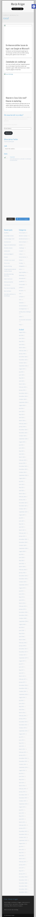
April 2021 (21, 527)
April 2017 (21, 673)
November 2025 (23, 359)
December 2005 (23, 889)
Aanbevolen (7, 251)
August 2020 (22, 551)
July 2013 (21, 810)
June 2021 (21, 521)
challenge (21, 248)
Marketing (21, 275)
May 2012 (21, 852)
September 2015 (23, 731)
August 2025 (22, 369)
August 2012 (22, 843)
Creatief (21, 251)
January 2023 (22, 463)
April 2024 (21, 417)
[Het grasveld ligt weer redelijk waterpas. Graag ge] (27, 213)
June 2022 (21, 484)
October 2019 (22, 582)
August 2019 (22, 588)
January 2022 (22, 499)
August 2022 (22, 478)
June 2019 (21, 594)
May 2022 (21, 487)
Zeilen (20, 316)
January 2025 (22, 390)
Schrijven (21, 296)
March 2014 (22, 785)
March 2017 (22, 676)
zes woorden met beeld (25, 319)
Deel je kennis (22, 257)
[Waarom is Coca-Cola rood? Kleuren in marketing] (18, 83)
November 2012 (23, 834)
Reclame (21, 290)
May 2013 (21, 816)
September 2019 (23, 585)
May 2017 (21, 670)
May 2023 (21, 451)
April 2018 (21, 636)
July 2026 (21, 335)
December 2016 (23, 685)
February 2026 (22, 350)
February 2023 (22, 460)
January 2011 (22, 874)
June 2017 (21, 667)
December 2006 (23, 883)
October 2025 (22, 363)
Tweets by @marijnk (9, 141)
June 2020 (21, 557)
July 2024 (21, 408)
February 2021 (22, 533)
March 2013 (22, 822)
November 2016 (23, 688)
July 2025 (21, 372)
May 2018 (21, 633)
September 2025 (23, 366)
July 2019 (21, 591)
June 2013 (21, 813)
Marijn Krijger (18, 4)
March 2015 (22, 749)
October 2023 (22, 435)
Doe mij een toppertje (9, 288)
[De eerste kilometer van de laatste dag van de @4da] (18, 208)
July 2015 (21, 737)
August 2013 (22, 807)
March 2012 (22, 858)
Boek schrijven (22, 242)
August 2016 (22, 697)
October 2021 (22, 509)
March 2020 (22, 566)
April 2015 (21, 746)
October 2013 (22, 801)
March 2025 (22, 384)
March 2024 (22, 420)
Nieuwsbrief (22, 278)
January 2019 (22, 609)
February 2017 (22, 679)
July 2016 (21, 700)
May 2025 (21, 378)
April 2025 (21, 381)
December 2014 (23, 758)
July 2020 (21, 554)
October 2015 (22, 728)
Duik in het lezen (8, 279)
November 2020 (23, 542)
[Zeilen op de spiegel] (27, 187)
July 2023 (21, 445)
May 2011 (21, 871)
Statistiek (21, 302)
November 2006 (23, 886)
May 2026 (21, 341)
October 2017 (22, 655)
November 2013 (23, 798)
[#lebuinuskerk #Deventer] (27, 203)
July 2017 (21, 664)
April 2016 (21, 709)
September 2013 (23, 804)
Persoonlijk (22, 284)
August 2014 (22, 770)
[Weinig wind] (18, 192)
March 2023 (22, 457)
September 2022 (23, 475)
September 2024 (23, 402)
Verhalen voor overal (9, 260)
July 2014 (21, 773)
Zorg (20, 324)
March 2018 (22, 639)
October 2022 (22, 472)
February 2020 (22, 569)
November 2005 (23, 892)
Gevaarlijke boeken (9, 236)
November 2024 (23, 396)
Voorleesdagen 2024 (9, 239)
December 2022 (23, 466)
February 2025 (22, 387)
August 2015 (22, 734)
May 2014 (21, 779)
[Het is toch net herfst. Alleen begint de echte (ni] (18, 171)
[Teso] (27, 181)
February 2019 (22, 606)
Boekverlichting (8, 266)
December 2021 (23, 502)
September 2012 (23, 840)
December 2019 (23, 575)
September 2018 (23, 621)
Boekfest (6, 233)
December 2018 (23, 612)
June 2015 (21, 740)
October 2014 (22, 764)
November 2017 (23, 652)
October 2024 (22, 399)
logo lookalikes (22, 272)
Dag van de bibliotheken (10, 245)
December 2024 (23, 393)
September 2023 (23, 439)
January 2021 (22, 536)
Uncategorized (22, 309)
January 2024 (22, 426)
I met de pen (7, 285)
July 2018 (21, 627)
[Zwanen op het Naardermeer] (18, 197)
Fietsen (21, 260)
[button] (34, 6)
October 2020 (22, 545)
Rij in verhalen (7, 291)
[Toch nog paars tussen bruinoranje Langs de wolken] (18, 165)
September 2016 (23, 694)
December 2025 (23, 356)
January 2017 (22, 682)
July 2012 (21, 846)
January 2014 (22, 791)
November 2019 (23, 578)
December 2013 (23, 795)
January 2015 (22, 755)
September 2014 (23, 767)
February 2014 (22, 788)
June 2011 (21, 867)
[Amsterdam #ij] (18, 187)
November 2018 (23, 615)
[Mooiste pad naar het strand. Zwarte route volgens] (18, 181)
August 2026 (22, 332)
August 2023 (22, 442)
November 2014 (23, 761)
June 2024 (21, 411)
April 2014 (21, 782)
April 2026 (21, 344)
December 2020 (23, 539)
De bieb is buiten (8, 248)
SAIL (20, 293)
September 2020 (23, 548)
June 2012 (21, 849)
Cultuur (21, 254)
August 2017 (22, 661)
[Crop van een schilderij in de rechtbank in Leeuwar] (27, 192)
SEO (20, 299)
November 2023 (23, 432)
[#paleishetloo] (18, 213)
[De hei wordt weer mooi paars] (18, 203)
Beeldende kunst (23, 239)
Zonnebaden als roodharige (16, 61)
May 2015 (21, 743)
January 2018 (22, 645)
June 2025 (21, 375)
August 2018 (22, 624)
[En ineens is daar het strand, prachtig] (27, 176)
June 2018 (21, 630)
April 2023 (21, 454)
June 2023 (21, 448)
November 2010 (23, 880)
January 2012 (22, 864)
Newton (6, 257)
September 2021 (23, 512)
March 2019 (22, 603)
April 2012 (21, 855)
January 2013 (22, 828)
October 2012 (22, 837)
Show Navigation (27, 15)
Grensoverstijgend (8, 254)
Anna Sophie (22, 233)
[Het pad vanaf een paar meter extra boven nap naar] (27, 171)
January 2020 (22, 572)
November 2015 (23, 725)
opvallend (21, 281)
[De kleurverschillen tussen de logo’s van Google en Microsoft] (18, 33)
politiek (21, 287)
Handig (20, 263)
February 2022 (22, 496)
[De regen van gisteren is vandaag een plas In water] (27, 165)
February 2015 (22, 752)
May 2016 (21, 706)
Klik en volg (8, 133)
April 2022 (21, 490)
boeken (21, 245)
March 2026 (22, 347)
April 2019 (21, 600)
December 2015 (23, 721)
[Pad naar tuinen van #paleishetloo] (27, 208)
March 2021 (22, 530)
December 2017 (23, 648)
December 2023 (23, 429)
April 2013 (21, 819)
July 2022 (21, 481)
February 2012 (22, 861)
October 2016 (22, 691)
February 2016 (22, 715)
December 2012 (23, 831)
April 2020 (21, 563)
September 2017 (23, 658)
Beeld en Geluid (23, 236)
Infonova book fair (8, 282)
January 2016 (22, 718)
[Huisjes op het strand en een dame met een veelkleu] (18, 176)
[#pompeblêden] (27, 197)
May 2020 (21, 560)
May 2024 (21, 414)
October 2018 (22, 618)
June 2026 (21, 338)
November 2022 (23, 469)
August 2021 (22, 515)
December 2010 (23, 877)
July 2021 (21, 518)
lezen (20, 269)
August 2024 (22, 405)
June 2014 (21, 776)
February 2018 (22, 642)
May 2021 (21, 524)
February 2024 (22, 423)
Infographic (22, 266)
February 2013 (22, 825)
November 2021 (23, 506)
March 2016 (22, 712)
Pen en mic (7, 263)
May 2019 (21, 597)
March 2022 (22, 493)
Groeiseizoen (7, 242)
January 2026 (22, 353)
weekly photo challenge (25, 312)
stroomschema (22, 305)
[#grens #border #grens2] (8, 165)
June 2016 (21, 703)
